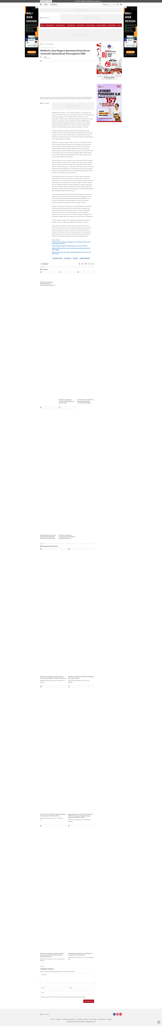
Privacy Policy (93, 1019)
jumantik (75, 258)
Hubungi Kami (102, 1019)
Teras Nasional (50, 25)
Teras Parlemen (90, 25)
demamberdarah (57, 258)
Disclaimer (58, 1019)
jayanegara (67, 258)
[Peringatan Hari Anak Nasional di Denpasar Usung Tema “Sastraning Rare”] (81, 888)
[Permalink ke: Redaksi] (41, 57)
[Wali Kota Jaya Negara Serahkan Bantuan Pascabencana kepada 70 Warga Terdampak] (48, 275)
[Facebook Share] (79, 264)
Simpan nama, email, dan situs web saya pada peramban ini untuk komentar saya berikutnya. (64, 997)
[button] (117, 4)
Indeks (46, 4)
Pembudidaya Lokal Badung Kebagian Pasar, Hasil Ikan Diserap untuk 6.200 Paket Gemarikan (71, 242)
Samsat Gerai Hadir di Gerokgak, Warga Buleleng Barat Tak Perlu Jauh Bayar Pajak (71, 252)
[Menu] (41, 4)
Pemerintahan (112, 25)
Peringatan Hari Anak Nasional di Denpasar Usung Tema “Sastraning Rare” (80, 954)
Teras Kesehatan (43, 47)
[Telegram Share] (89, 264)
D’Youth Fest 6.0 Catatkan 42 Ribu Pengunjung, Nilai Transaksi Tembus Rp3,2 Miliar (85, 401)
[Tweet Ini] (82, 264)
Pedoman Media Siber (69, 1019)
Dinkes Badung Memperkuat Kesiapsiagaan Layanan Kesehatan (69, 246)
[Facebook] (114, 1014)
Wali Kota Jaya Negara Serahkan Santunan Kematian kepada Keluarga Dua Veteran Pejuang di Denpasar (67, 536)
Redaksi (45, 56)
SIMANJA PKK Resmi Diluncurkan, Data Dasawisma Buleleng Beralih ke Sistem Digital (71, 248)
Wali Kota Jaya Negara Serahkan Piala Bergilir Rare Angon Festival (66, 401)
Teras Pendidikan (101, 25)
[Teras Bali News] (44, 17)
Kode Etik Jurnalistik (82, 1019)
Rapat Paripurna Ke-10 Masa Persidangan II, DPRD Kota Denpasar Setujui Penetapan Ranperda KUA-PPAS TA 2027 (48, 536)
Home (42, 25)
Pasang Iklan (53, 4)
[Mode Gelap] (121, 4)
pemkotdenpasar (85, 258)
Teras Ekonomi (71, 25)
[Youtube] (120, 1014)
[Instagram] (117, 1014)
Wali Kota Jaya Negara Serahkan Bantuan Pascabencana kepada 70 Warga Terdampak (47, 283)
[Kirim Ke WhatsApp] (93, 264)
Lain (118, 25)
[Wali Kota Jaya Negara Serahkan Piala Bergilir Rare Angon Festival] (67, 334)
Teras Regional (60, 25)
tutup (37, 7)
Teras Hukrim (80, 25)
